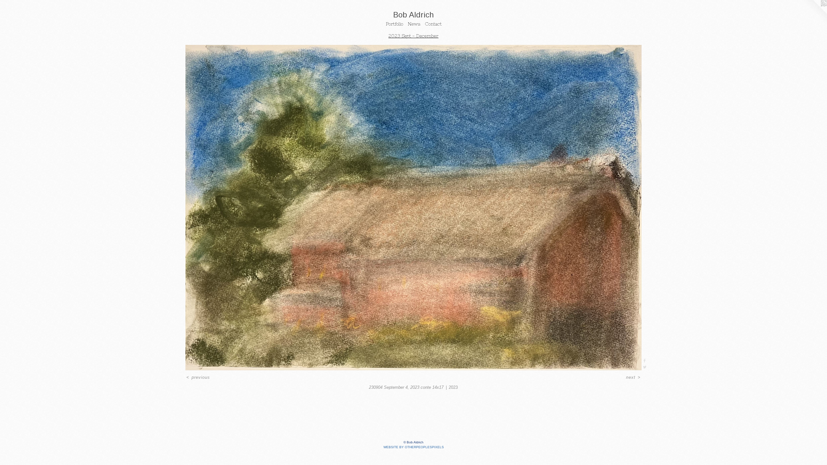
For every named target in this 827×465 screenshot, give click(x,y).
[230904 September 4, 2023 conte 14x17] (413, 207)
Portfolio (394, 23)
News (414, 23)
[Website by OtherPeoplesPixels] (814, 13)
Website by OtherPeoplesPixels (413, 447)
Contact (433, 23)
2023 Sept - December (413, 35)
